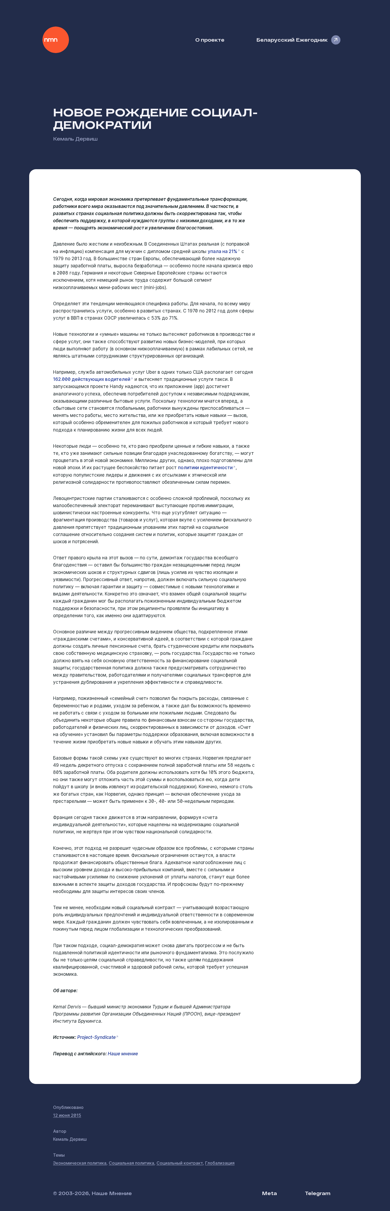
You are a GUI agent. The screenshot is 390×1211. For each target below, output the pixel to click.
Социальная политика (131, 1163)
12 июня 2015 (67, 1115)
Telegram (317, 1193)
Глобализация (220, 1163)
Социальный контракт (180, 1163)
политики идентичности (205, 467)
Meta (269, 1193)
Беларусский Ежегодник (292, 40)
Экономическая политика (79, 1163)
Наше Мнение (55, 40)
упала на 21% (222, 251)
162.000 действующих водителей (91, 379)
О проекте (209, 40)
